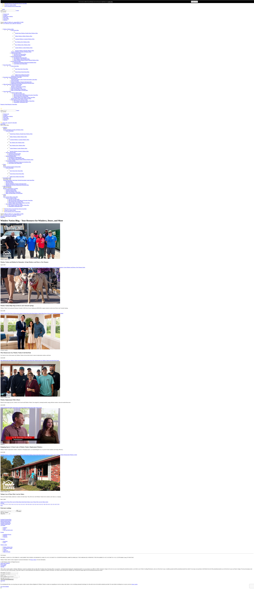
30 (48, 504)
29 (46, 504)
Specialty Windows (24, 50)
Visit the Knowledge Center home (18, 180)
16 (23, 504)
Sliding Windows (23, 36)
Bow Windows (22, 44)
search (2, 10)
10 (12, 504)
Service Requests (12, 6)
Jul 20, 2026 (3, 357)
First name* (3, 572)
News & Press (21, 96)
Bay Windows (22, 41)
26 (40, 504)
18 (26, 504)
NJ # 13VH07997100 (59, 557)
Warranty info (6, 14)
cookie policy (110, 1)
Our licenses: (3, 555)
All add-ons (20, 54)
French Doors (22, 71)
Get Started (3, 525)
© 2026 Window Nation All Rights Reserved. (10, 562)
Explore (2, 532)
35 (56, 504)
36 (58, 504)
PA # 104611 (42, 557)
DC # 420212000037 (22, 557)
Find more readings (6, 508)
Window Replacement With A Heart (10, 400)
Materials (16, 56)
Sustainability (21, 102)
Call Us (9, 122)
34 (55, 504)
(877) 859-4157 (12, 23)
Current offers (6, 18)
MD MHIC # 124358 (5, 557)
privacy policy (135, 584)
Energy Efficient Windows (26, 60)
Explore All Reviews (21, 98)
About (7, 91)
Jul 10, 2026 (3, 452)
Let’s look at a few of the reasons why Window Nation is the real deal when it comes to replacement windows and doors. (26, 355)
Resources (3, 539)
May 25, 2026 (3, 499)
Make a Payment (19, 90)
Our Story (19, 93)
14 (19, 504)
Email (2, 575)
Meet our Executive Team (26, 95)
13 (17, 504)
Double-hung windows (8, 16)
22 (33, 504)
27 (42, 504)
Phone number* (4, 576)
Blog (14, 78)
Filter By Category (4, 512)
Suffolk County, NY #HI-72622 (127, 557)
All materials (20, 57)
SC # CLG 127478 (116, 557)
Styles (15, 30)
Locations (5, 15)
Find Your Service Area (15, 3)
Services (16, 61)
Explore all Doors (20, 76)
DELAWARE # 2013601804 (33, 557)
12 (15, 504)
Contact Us (10, 4)
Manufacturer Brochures (22, 83)
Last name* (3, 573)
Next (2, 505)
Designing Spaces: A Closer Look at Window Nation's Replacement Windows (21, 447)
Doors (7, 64)
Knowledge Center (12, 77)
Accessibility (3, 565)
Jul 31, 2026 (3, 310)
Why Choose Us (19, 99)
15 (21, 504)
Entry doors (5, 17)
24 (37, 504)
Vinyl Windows (21, 59)
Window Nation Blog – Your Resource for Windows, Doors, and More (32, 220)
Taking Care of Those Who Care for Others (12, 494)
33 (53, 504)
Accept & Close (194, 1)
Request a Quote (9, 104)
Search (2, 110)
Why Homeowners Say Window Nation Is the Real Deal (16, 352)
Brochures (5, 541)
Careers (4, 549)
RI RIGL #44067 (67, 557)
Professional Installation (25, 62)
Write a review (10, 196)
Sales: (2, 23)
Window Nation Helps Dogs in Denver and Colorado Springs (17, 305)
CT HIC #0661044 (81, 557)
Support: (2, 22)
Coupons (16, 85)
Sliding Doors (22, 74)
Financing (5, 20)
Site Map (2, 566)
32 (51, 504)
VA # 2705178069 (14, 557)
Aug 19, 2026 (3, 264)
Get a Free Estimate (7, 579)
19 (28, 504)
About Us (16, 92)
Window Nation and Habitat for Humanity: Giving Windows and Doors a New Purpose (24, 262)
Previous (2, 503)
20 (30, 504)
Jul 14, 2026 (3, 405)
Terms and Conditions (5, 563)
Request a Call (18, 86)
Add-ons (16, 53)
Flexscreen (19, 55)
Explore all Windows (21, 51)
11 (14, 504)
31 (49, 504)
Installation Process (7, 534)
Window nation (4, 544)
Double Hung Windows (26, 33)
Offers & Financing (12, 84)
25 (39, 504)
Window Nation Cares (24, 97)
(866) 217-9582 (13, 22)
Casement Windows (24, 39)
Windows (8, 29)
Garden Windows (23, 47)
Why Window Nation (24, 101)
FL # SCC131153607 (49, 557)
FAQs (15, 80)
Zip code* (3, 578)
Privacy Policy (33, 559)
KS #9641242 (74, 557)
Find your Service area (8, 530)
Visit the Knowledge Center (24, 79)
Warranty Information (21, 81)
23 (35, 504)
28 (44, 504)
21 (31, 504)
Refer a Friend (18, 89)
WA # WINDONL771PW (91, 557)
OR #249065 (100, 557)
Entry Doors (21, 69)
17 (24, 504)
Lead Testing (20, 63)
